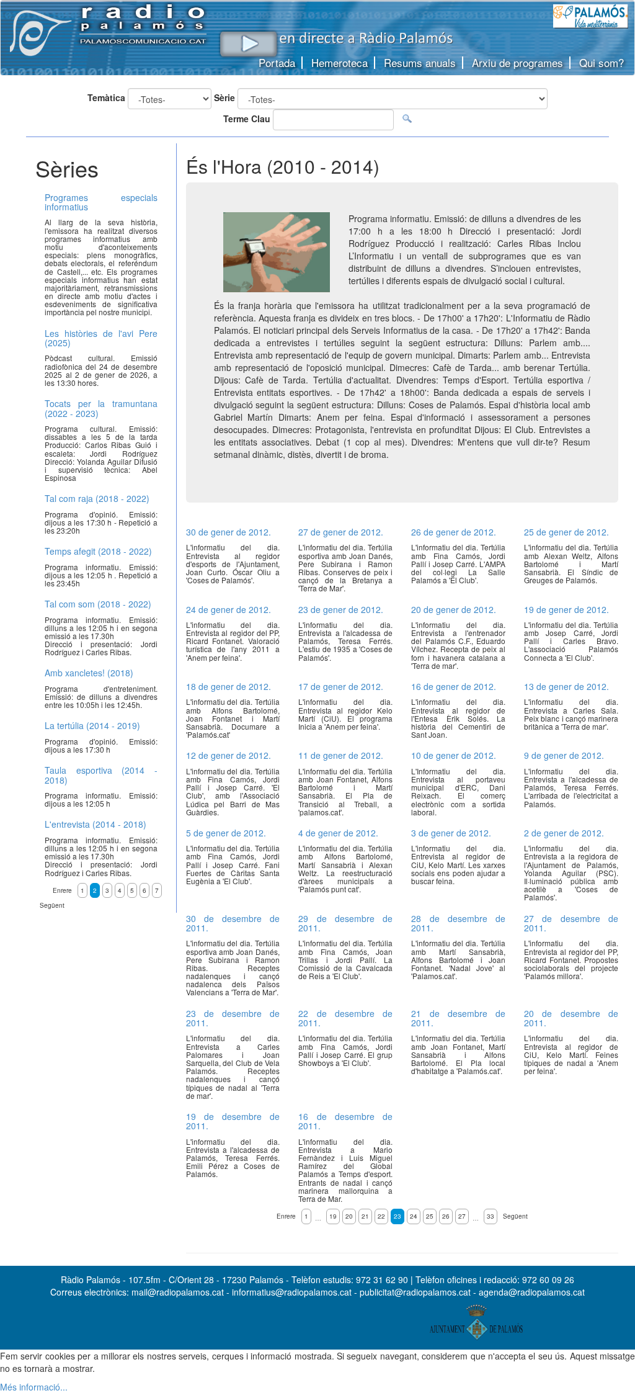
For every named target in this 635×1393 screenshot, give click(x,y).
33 (490, 1216)
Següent (515, 1216)
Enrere (286, 1216)
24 (413, 1216)
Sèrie (224, 97)
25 (429, 1216)
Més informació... (34, 1387)
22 (381, 1216)
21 (365, 1216)
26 (446, 1216)
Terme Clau (246, 118)
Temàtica (106, 97)
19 (333, 1216)
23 (397, 1216)
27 (462, 1216)
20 (349, 1216)
